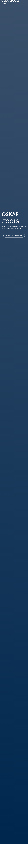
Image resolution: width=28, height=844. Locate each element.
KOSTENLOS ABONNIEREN (14, 235)
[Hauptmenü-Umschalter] (4, 4)
